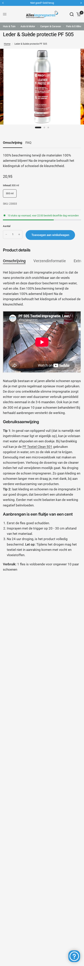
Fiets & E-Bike (73, 26)
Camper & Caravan (50, 26)
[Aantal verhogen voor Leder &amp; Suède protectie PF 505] (19, 234)
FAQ (28, 143)
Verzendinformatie (49, 260)
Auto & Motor (28, 26)
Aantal (7, 226)
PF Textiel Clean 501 (37, 447)
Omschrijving (12, 143)
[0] (78, 14)
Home (7, 43)
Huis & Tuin (9, 26)
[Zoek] (71, 14)
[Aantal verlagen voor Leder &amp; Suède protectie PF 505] (6, 234)
